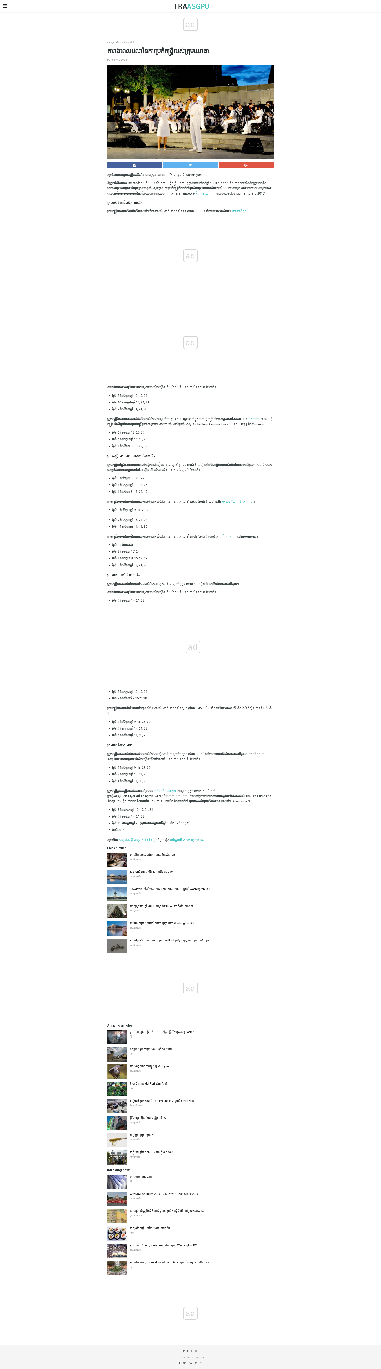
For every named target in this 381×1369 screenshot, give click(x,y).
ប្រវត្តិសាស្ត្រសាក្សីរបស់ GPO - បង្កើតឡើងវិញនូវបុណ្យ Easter (162, 1032)
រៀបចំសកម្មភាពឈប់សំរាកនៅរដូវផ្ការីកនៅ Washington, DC (162, 923)
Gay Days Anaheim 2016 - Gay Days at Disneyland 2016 (164, 1193)
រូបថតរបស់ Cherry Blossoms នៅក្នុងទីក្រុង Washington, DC (163, 1245)
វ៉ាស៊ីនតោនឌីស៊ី (128, 42)
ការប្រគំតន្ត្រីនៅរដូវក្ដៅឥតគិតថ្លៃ (137, 840)
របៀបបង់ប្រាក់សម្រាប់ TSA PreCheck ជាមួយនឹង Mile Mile (162, 1100)
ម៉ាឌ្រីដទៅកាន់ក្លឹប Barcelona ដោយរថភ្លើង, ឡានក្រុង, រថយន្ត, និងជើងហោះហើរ (171, 1262)
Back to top (190, 1351)
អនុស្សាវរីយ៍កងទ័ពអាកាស (237, 501)
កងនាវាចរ (254, 419)
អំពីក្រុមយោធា (204, 193)
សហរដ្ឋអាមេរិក (113, 42)
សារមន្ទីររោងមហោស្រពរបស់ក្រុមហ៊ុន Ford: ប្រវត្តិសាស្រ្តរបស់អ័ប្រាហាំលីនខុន (169, 940)
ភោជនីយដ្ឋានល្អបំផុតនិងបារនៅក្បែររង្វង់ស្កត (152, 854)
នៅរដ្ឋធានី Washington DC (187, 840)
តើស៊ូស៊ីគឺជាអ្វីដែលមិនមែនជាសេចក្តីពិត (150, 1228)
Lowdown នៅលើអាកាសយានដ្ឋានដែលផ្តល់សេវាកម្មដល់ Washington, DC (170, 889)
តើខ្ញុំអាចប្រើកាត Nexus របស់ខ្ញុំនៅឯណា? (151, 1152)
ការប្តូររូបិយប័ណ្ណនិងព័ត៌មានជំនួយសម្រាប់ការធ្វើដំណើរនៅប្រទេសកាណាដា (167, 1210)
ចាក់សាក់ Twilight (165, 791)
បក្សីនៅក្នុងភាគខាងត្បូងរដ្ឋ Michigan (149, 1066)
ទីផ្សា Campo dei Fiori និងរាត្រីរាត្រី (149, 1083)
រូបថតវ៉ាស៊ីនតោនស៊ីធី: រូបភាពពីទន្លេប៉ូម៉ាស (151, 871)
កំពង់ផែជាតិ (229, 536)
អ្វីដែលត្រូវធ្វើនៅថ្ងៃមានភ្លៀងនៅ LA (148, 1117)
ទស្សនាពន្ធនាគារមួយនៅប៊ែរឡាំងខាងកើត (151, 1049)
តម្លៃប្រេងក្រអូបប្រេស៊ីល (142, 1135)
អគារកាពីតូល (240, 211)
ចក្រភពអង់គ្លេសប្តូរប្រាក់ (142, 1176)
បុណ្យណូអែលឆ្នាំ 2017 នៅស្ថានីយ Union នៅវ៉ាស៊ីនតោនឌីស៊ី (161, 906)
